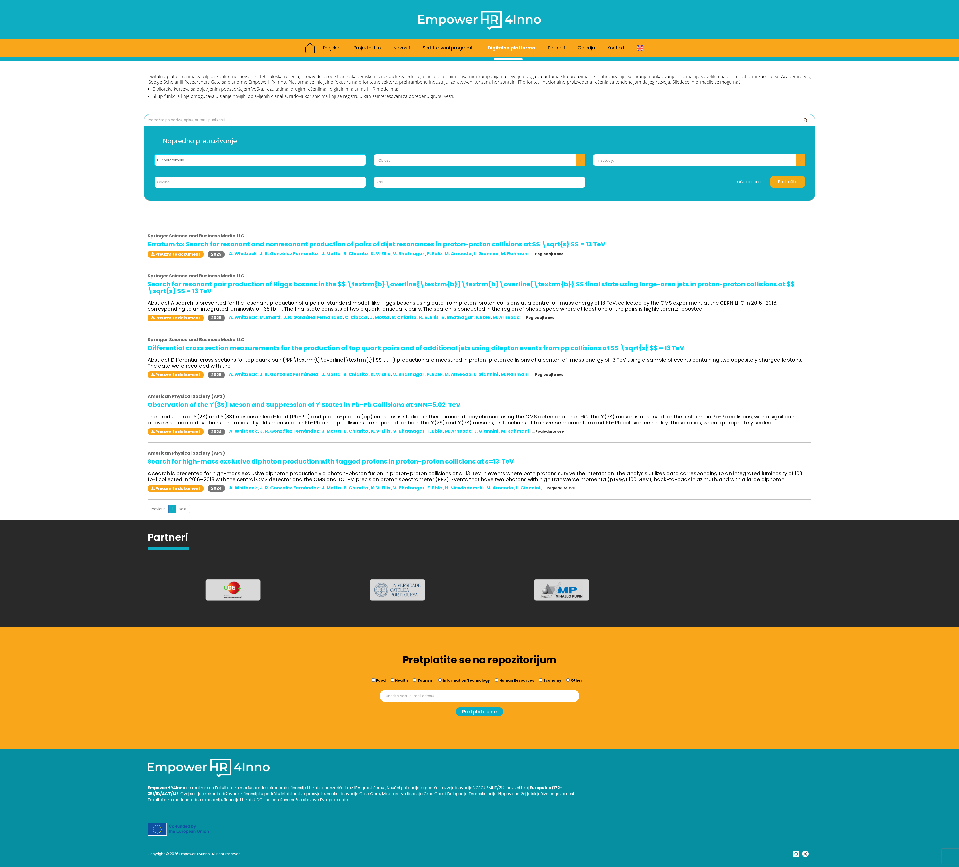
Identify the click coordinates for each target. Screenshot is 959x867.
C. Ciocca (356, 317)
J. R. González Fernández (290, 253)
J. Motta (331, 253)
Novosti (401, 48)
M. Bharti (270, 317)
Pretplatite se (479, 711)
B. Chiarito (356, 253)
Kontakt (615, 48)
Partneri (556, 48)
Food (381, 680)
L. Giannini (486, 253)
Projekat (332, 48)
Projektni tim (367, 48)
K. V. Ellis (381, 253)
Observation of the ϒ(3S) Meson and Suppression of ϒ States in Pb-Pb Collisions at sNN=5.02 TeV (304, 404)
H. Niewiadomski (465, 488)
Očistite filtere (751, 181)
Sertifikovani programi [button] (448, 48)
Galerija (586, 48)
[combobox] (480, 160)
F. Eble (435, 253)
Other (576, 680)
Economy (552, 680)
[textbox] (479, 160)
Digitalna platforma (511, 48)
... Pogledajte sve (547, 253)
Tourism (425, 680)
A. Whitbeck (243, 253)
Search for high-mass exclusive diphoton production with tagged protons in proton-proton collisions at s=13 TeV (331, 461)
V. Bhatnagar (409, 253)
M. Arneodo (458, 253)
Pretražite (787, 182)
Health (401, 680)
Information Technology (466, 680)
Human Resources (516, 680)
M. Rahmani (515, 253)
